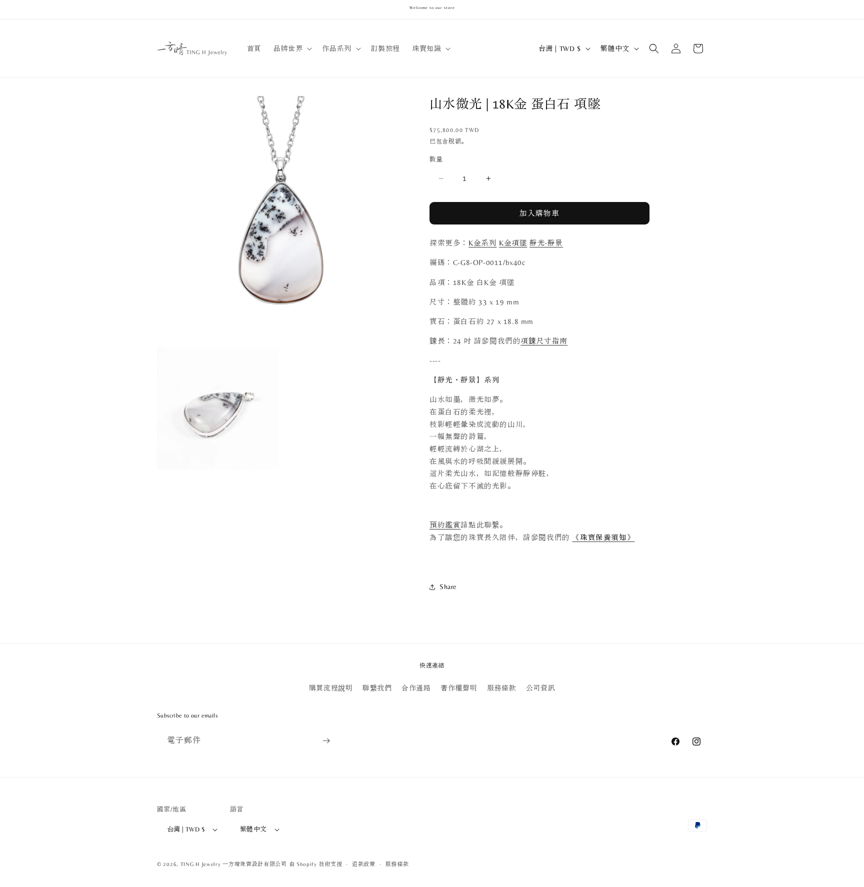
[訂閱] (326, 741)
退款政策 (364, 864)
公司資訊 (540, 688)
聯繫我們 (377, 688)
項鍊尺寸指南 (544, 341)
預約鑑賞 (445, 525)
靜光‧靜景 (546, 243)
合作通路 (416, 688)
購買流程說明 (331, 688)
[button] (292, 48)
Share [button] (448, 586)
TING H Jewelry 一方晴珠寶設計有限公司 (233, 864)
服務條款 (501, 688)
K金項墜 (513, 243)
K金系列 (482, 243)
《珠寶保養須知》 (603, 538)
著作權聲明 (458, 688)
